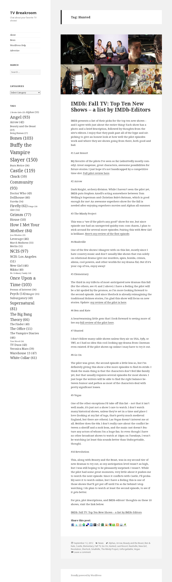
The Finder (19, 324)
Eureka (16, 201)
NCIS (19, 251)
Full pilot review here (96, 173)
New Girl (19, 265)
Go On (105, 546)
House (18, 219)
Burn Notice (19, 165)
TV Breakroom (23, 12)
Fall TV (98, 546)
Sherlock (86, 549)
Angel (20, 117)
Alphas (32, 112)
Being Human (19, 133)
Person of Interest (23, 289)
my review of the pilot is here (108, 302)
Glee (15, 209)
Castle (22, 170)
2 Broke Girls (17, 112)
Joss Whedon (18, 235)
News (12, 40)
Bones (21, 138)
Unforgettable (126, 549)
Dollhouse (20, 197)
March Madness (21, 242)
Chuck (18, 176)
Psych (18, 294)
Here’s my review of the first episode (107, 233)
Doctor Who (21, 193)
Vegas (137, 549)
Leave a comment (82, 552)
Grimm (20, 214)
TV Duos (18, 345)
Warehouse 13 (23, 353)
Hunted (112, 546)
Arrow (17, 122)
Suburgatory (21, 298)
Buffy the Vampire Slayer (24, 152)
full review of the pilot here (97, 322)
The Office (21, 328)
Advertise (14, 50)
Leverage (19, 239)
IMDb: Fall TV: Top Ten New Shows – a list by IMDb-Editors (110, 106)
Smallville (95, 549)
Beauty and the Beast (133, 543)
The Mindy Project (109, 549)
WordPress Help (18, 45)
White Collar (23, 357)
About (13, 34)
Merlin (16, 246)
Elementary (88, 546)
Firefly (19, 205)
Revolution (76, 549)
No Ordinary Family (20, 273)
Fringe (32, 206)
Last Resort (122, 546)
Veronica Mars (22, 349)
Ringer (32, 294)
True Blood (17, 341)
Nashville (133, 546)
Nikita (16, 269)
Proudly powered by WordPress (86, 575)
